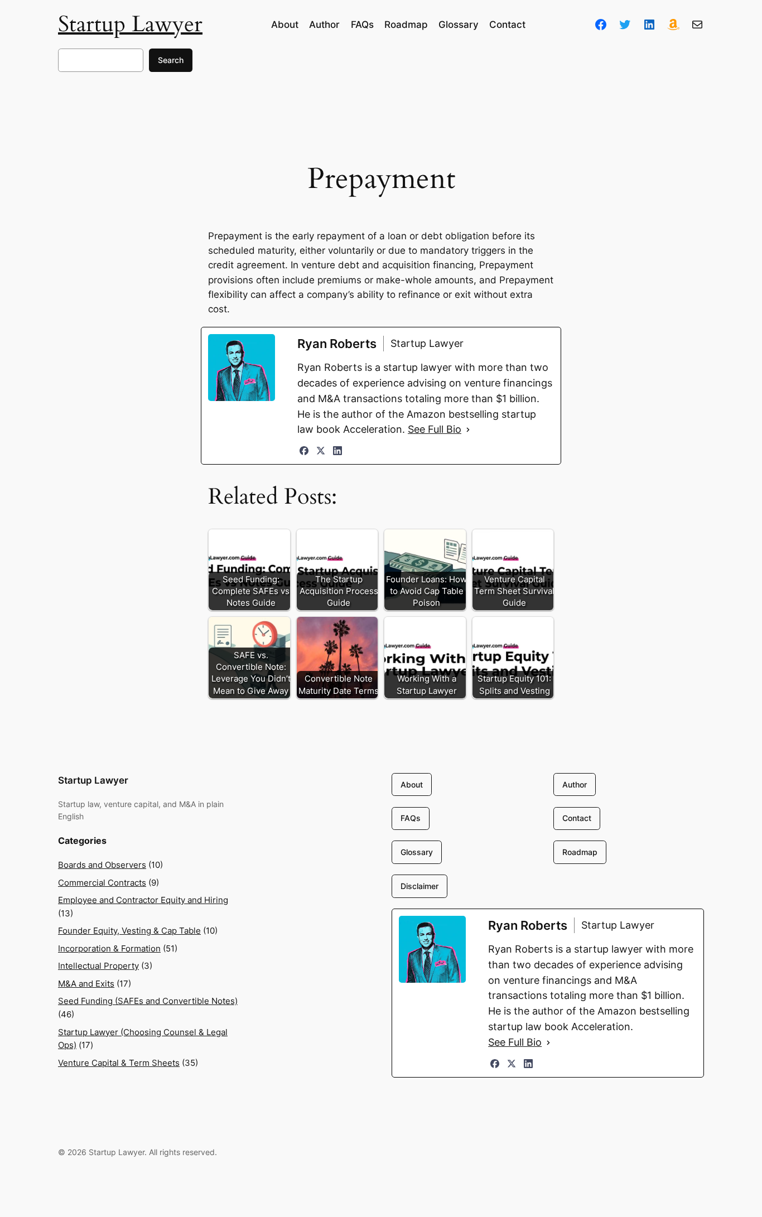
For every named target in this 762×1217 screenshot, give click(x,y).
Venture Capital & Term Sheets (119, 1062)
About (412, 784)
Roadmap (579, 852)
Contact (576, 818)
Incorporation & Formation (109, 948)
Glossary (417, 852)
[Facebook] (304, 450)
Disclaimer (419, 886)
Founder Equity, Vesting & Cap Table (129, 930)
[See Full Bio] (468, 429)
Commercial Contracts (102, 882)
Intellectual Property (98, 965)
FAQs (411, 818)
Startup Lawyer (130, 24)
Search (171, 60)
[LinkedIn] (337, 450)
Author (574, 784)
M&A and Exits (86, 983)
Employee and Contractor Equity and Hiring (143, 900)
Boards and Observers (102, 864)
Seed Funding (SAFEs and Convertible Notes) (148, 1001)
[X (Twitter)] (320, 450)
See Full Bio (434, 429)
